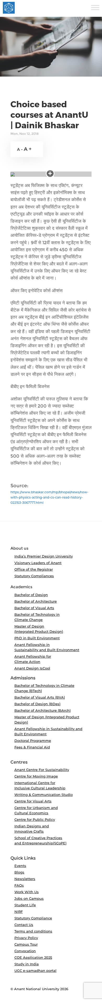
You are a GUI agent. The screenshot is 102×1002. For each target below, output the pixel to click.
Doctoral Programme (32, 740)
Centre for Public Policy (34, 819)
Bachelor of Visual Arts (34, 608)
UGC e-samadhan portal (35, 970)
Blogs (19, 872)
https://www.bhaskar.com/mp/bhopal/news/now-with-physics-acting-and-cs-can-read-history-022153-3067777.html (49, 497)
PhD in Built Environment (37, 638)
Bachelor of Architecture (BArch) (42, 710)
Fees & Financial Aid (32, 747)
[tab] (51, 536)
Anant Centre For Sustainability (41, 770)
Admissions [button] (22, 678)
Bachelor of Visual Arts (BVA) (39, 697)
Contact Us (23, 925)
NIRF (18, 911)
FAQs (19, 885)
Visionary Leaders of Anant (37, 563)
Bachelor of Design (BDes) (37, 704)
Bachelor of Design (31, 595)
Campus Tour (26, 944)
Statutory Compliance (33, 918)
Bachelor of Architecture (35, 601)
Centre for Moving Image (36, 776)
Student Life (25, 905)
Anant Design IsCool (32, 668)
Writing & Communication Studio (43, 794)
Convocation (25, 951)
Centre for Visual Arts (33, 801)
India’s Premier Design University (43, 556)
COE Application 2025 (33, 957)
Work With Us (26, 892)
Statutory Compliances (34, 576)
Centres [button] (18, 762)
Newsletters (24, 879)
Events (20, 866)
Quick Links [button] (23, 858)
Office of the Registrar (33, 569)
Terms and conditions (33, 931)
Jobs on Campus (29, 898)
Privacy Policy (26, 938)
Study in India (26, 964)
